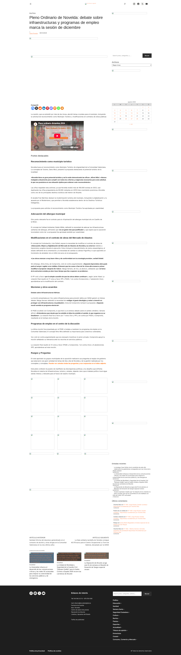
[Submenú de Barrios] (118, 618)
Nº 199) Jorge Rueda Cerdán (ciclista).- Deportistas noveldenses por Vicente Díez (130, 505)
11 (120, 113)
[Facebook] (32, 108)
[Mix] (54, 108)
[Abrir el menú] (30, 4)
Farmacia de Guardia (77, 605)
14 (137, 113)
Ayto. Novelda (75, 607)
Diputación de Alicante (78, 612)
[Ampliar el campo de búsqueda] (125, 4)
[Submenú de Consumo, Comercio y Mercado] (136, 639)
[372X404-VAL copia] (96, 454)
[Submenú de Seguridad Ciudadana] (129, 612)
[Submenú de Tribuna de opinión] (127, 630)
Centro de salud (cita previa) (80, 610)
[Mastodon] (51, 108)
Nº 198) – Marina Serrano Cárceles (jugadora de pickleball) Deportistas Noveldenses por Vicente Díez (129, 530)
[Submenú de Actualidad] (121, 627)
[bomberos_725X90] (63, 39)
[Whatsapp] (58, 108)
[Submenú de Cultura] (119, 615)
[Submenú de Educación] (121, 603)
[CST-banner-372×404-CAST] (129, 13)
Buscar (147, 55)
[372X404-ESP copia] (129, 130)
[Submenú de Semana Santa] (123, 609)
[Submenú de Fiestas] (118, 621)
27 (131, 119)
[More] (62, 108)
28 (137, 119)
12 (126, 113)
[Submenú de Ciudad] (118, 636)
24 (115, 119)
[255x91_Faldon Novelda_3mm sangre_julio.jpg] (69, 490)
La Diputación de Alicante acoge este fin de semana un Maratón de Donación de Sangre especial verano (131, 487)
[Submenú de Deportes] (120, 624)
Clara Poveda (33, 33)
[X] (36, 108)
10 (114, 113)
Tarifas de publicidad (77, 619)
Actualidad (32, 564)
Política (32, 13)
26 (126, 119)
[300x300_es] (69, 454)
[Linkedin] (43, 108)
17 (114, 116)
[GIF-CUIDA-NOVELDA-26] (129, 423)
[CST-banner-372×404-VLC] (41, 454)
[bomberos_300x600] (126, 281)
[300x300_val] (126, 212)
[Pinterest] (47, 108)
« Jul (131, 124)
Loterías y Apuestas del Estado (80, 614)
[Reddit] (40, 108)
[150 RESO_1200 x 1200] (126, 71)
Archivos (115, 62)
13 (131, 113)
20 (131, 116)
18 (120, 116)
